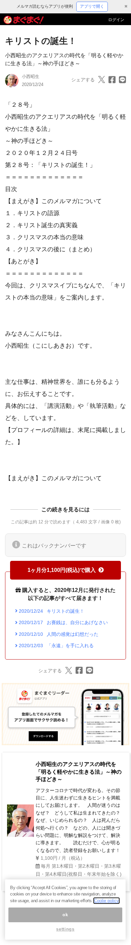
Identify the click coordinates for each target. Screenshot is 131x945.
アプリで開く (92, 6)
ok (65, 914)
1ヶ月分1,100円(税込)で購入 (62, 570)
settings (65, 929)
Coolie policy (106, 900)
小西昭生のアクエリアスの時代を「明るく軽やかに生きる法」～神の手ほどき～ (79, 771)
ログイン (116, 19)
